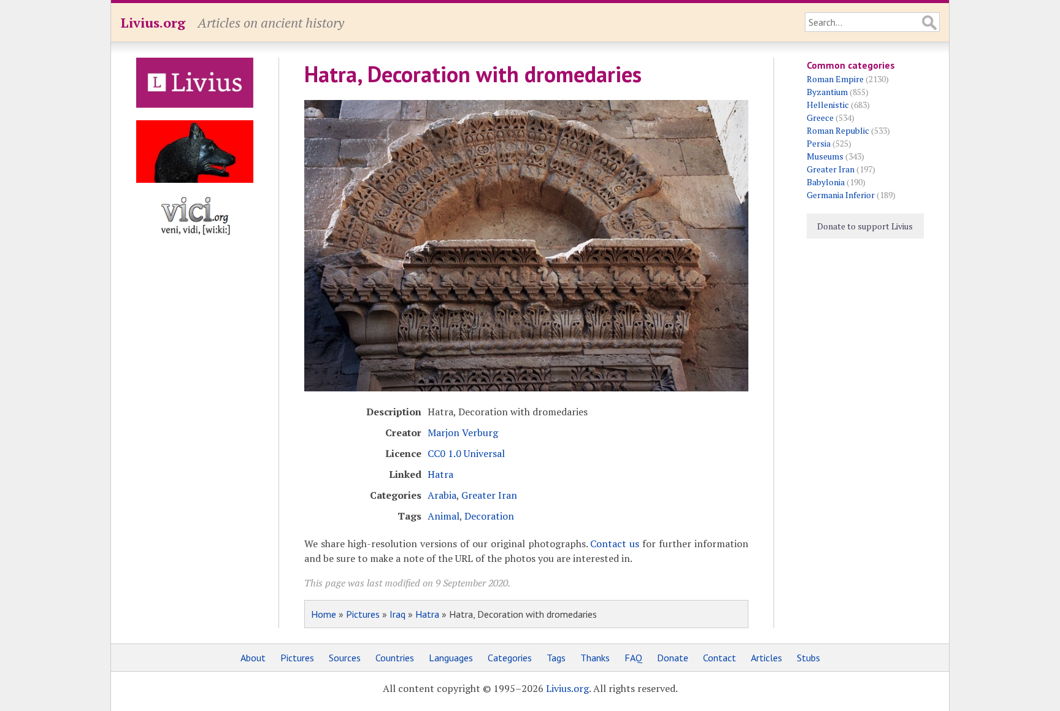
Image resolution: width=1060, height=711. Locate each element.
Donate (672, 657)
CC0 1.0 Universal (466, 453)
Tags (556, 657)
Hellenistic (828, 104)
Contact (719, 657)
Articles (766, 657)
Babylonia (826, 182)
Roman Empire (835, 79)
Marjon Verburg (463, 432)
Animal (443, 516)
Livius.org (152, 22)
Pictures (363, 614)
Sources (345, 657)
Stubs (808, 657)
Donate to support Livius (865, 226)
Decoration (489, 516)
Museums (825, 156)
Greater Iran (489, 495)
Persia (819, 143)
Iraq (397, 614)
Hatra (440, 474)
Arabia (442, 495)
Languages (451, 657)
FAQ (633, 657)
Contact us (614, 543)
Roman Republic (838, 130)
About (253, 657)
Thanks (595, 657)
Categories (510, 657)
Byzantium (827, 92)
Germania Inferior (841, 195)
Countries (394, 657)
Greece (820, 117)
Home (323, 614)
